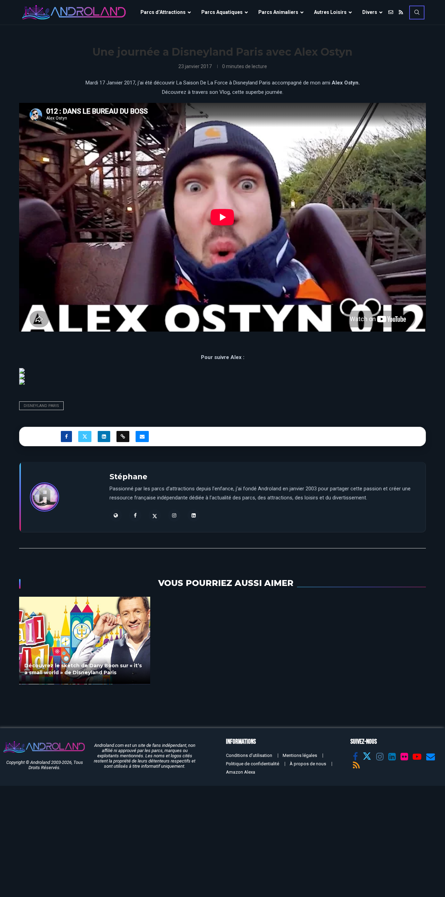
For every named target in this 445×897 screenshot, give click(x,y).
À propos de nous (308, 763)
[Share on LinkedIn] (104, 436)
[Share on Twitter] (84, 436)
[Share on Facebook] (66, 436)
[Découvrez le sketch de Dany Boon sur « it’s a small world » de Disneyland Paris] (84, 640)
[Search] (416, 12)
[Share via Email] (142, 436)
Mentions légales (300, 755)
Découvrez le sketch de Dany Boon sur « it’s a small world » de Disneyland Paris (83, 669)
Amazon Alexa (240, 772)
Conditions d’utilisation (249, 755)
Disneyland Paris (41, 405)
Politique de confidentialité (252, 763)
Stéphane (128, 476)
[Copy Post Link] (122, 436)
